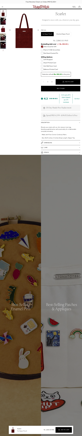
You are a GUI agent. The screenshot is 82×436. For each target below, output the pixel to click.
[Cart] (79, 6)
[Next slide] (38, 30)
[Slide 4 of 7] (3, 37)
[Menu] (2, 6)
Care (45, 147)
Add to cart (69, 82)
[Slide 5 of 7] (3, 45)
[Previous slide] (9, 30)
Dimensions (48, 143)
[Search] (73, 6)
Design (46, 152)
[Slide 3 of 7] (3, 29)
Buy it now (60, 88)
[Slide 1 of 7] (3, 13)
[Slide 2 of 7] (3, 21)
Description (45, 122)
